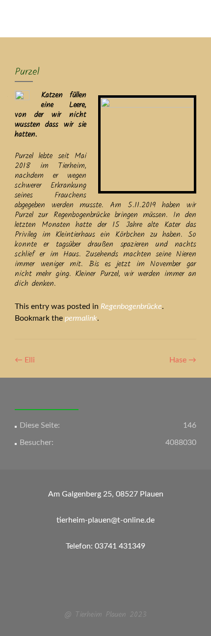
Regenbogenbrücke (131, 306)
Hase (182, 360)
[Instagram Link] (111, 590)
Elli (25, 360)
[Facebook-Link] (99, 590)
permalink (81, 318)
